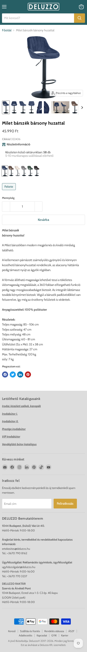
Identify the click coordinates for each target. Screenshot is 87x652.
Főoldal (7, 30)
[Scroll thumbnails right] (81, 107)
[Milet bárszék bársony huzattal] (14, 107)
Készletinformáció (18, 144)
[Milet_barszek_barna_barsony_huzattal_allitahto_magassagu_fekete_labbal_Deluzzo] (74, 107)
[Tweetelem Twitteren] (13, 374)
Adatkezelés (25, 635)
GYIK (54, 635)
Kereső (12, 631)
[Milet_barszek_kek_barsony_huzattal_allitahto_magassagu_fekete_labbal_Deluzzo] (6, 107)
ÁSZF (71, 631)
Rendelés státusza (54, 631)
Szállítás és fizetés (30, 631)
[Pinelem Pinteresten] (28, 374)
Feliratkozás (65, 503)
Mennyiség (8, 197)
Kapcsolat (42, 635)
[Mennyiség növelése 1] (39, 206)
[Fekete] (9, 191)
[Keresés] (79, 18)
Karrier (64, 635)
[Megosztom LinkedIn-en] (20, 374)
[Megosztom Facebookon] (5, 374)
